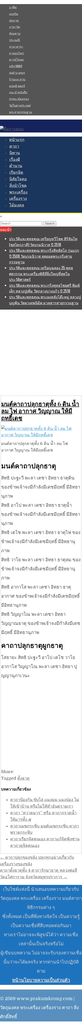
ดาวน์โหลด (16, 59)
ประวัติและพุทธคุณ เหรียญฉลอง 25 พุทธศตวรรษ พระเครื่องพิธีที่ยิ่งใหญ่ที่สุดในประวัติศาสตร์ (41, 273)
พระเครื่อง (18, 192)
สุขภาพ (14, 20)
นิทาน (14, 153)
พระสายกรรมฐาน (20, 112)
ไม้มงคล (16, 205)
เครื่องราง (18, 198)
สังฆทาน (14, 33)
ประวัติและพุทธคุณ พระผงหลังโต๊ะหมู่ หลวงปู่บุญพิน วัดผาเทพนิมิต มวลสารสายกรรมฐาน (45, 299)
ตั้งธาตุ (23, 778)
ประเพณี (14, 40)
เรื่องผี (14, 159)
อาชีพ (13, 7)
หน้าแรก (16, 139)
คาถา (14, 146)
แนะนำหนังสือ (18, 92)
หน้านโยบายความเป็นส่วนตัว (41, 980)
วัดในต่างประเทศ (20, 105)
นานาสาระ (16, 46)
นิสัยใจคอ (18, 179)
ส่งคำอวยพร (17, 72)
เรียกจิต (16, 172)
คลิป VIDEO (15, 66)
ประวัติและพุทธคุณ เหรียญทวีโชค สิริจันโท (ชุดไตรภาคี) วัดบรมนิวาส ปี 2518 (43, 241)
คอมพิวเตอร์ (17, 86)
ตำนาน (15, 166)
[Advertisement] (41, 352)
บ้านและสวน (17, 79)
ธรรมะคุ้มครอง (19, 99)
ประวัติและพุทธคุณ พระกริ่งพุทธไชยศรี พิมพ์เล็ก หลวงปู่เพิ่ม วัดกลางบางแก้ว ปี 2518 (44, 288)
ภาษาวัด (14, 27)
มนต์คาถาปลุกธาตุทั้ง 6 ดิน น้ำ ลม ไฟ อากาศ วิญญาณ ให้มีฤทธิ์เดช (40, 411)
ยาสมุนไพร (16, 53)
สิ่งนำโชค (18, 185)
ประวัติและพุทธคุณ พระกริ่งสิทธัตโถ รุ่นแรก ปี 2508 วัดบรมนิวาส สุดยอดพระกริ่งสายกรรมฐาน (44, 256)
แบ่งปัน (13, 14)
